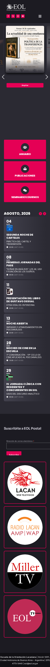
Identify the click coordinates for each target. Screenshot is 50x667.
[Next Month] (44, 213)
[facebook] (8, 16)
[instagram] (18, 16)
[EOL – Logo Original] (16, 5)
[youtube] (23, 16)
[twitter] (13, 16)
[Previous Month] (40, 213)
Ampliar (25, 85)
